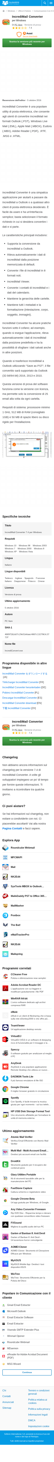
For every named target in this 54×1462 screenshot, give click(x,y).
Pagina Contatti (12, 828)
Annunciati (8, 1402)
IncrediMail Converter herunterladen (21, 687)
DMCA (31, 1420)
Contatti (6, 1396)
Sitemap (6, 1408)
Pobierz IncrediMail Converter (18, 692)
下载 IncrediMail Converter (16, 708)
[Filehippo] (10, 3)
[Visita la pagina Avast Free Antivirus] (27, 34)
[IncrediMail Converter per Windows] (6, 22)
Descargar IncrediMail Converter (19, 697)
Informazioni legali (38, 1414)
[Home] (3, 11)
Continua (27, 1372)
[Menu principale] (51, 3)
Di (17, 25)
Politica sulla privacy (39, 1409)
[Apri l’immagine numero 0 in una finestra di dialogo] (25, 445)
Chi (4, 1390)
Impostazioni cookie (38, 1426)
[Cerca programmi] (45, 3)
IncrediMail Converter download (19, 703)
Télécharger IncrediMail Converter (20, 682)
